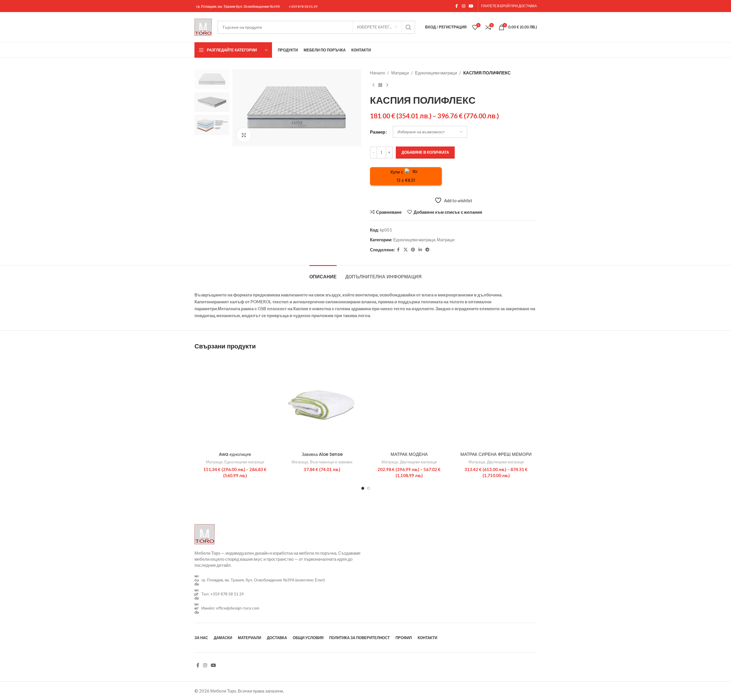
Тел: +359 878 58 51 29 (222, 593)
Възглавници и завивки (331, 461)
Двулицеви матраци (418, 461)
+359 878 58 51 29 (303, 7)
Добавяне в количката (425, 152)
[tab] (323, 274)
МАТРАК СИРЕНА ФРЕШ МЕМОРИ (496, 454)
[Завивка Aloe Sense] (322, 402)
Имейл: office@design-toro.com (230, 607)
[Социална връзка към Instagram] (463, 6)
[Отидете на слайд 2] (368, 488)
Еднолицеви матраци (436, 72)
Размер (377, 131)
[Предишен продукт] (373, 85)
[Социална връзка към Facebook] (456, 6)
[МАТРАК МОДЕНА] (409, 403)
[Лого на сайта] (203, 26)
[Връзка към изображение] (204, 533)
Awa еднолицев (235, 454)
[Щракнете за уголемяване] (244, 135)
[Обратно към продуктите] (380, 85)
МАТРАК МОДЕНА (409, 454)
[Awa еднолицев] (235, 403)
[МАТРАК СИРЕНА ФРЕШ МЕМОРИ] (496, 403)
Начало (377, 72)
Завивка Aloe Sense (322, 454)
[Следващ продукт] (387, 85)
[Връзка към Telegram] (427, 250)
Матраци (400, 72)
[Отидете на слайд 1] (362, 488)
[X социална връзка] (405, 250)
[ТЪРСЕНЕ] (408, 27)
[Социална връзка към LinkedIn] (420, 250)
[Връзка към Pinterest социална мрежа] (413, 250)
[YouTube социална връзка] (471, 6)
